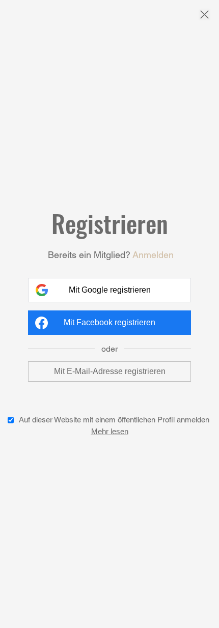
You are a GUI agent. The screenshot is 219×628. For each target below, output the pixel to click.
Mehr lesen (109, 431)
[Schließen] (204, 15)
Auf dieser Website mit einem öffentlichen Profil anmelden (114, 419)
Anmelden (153, 254)
